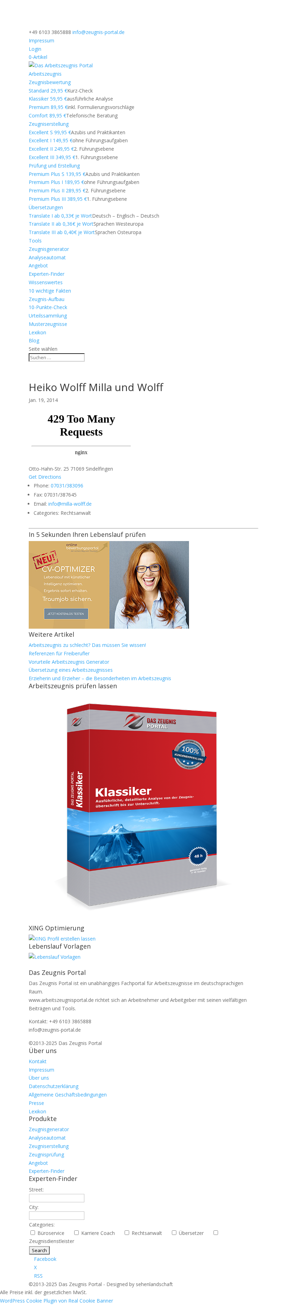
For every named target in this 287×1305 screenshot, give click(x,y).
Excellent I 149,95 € (50, 140)
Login (35, 49)
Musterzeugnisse (48, 324)
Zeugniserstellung (49, 124)
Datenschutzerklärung (53, 1086)
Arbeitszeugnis (45, 73)
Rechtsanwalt (149, 1233)
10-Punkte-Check (48, 307)
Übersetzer (194, 1233)
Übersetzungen (46, 207)
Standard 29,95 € (48, 90)
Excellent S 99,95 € (50, 132)
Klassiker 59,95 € (48, 98)
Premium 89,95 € (48, 107)
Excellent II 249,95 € (51, 148)
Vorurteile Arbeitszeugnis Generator (69, 661)
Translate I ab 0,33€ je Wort (60, 215)
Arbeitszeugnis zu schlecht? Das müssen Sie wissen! (87, 645)
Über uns (39, 1077)
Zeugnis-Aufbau (46, 299)
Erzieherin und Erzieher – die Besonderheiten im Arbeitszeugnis (100, 678)
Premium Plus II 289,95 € (57, 190)
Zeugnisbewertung (50, 82)
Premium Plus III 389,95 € (58, 199)
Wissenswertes (46, 282)
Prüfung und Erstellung (54, 165)
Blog (34, 340)
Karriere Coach (101, 1233)
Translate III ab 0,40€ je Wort (62, 232)
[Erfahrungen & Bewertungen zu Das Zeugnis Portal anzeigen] (226, 1300)
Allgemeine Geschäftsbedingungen (68, 1094)
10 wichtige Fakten (50, 290)
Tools (35, 240)
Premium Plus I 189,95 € (56, 182)
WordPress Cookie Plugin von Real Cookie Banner (56, 1300)
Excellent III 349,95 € (52, 157)
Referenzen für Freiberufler (59, 653)
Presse (36, 1103)
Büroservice (53, 1233)
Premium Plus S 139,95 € (57, 174)
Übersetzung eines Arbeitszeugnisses (71, 670)
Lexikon (37, 332)
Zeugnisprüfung (46, 1154)
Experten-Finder (46, 274)
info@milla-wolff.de (70, 503)
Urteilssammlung (48, 315)
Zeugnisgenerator (49, 249)
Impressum (41, 40)
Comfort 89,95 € (47, 115)
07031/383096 (67, 485)
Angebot (38, 265)
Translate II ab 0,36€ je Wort (61, 223)
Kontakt (38, 1061)
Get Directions (45, 476)
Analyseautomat (47, 257)
